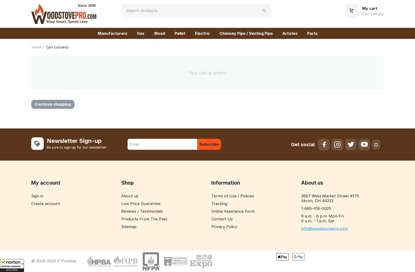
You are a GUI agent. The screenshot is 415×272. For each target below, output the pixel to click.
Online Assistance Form (233, 211)
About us (129, 195)
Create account (45, 203)
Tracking (219, 203)
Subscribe (209, 144)
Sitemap (128, 226)
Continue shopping (53, 104)
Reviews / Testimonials (142, 211)
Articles (290, 33)
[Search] (264, 10)
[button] (12, 265)
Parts (312, 33)
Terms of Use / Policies (232, 195)
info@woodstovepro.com (324, 228)
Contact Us (222, 219)
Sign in (37, 195)
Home (36, 47)
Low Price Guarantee (140, 203)
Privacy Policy (224, 226)
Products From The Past (144, 219)
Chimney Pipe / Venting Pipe (246, 33)
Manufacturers (112, 33)
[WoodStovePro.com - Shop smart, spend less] (63, 13)
